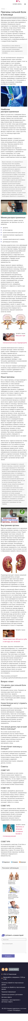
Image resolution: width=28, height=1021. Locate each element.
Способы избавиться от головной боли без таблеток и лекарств (13, 912)
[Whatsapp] (3, 969)
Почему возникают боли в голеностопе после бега (13, 897)
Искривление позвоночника (11, 883)
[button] (17, 4)
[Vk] (6, 969)
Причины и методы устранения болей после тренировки (13, 927)
